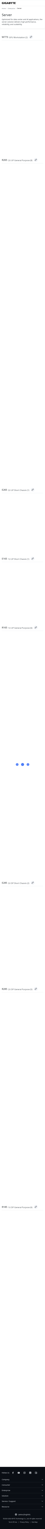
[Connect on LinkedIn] (30, 1473)
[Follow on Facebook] (13, 1473)
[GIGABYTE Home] (9, 3)
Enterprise (6, 1490)
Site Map (34, 1522)
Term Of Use (13, 1522)
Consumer (6, 1485)
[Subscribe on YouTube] (19, 1473)
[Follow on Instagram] (24, 1473)
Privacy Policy (24, 1522)
